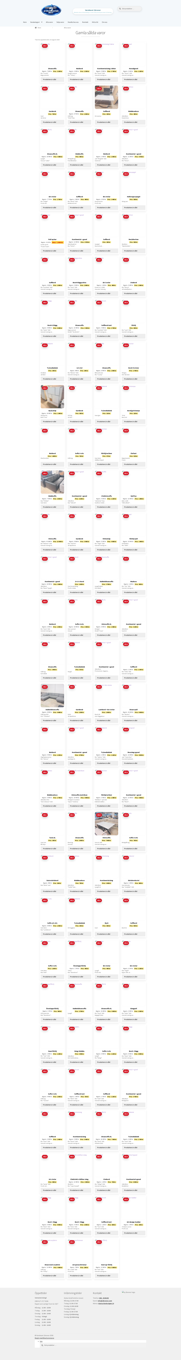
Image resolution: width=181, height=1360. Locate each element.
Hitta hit (95, 22)
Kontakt (85, 22)
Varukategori (35, 22)
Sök (41, 1341)
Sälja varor (60, 22)
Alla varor (49, 22)
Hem (25, 22)
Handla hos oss (73, 22)
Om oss (104, 22)
